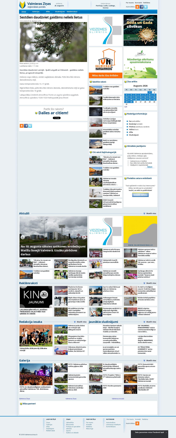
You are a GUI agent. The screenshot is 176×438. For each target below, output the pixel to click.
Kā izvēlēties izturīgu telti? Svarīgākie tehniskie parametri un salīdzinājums (77, 311)
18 (131, 99)
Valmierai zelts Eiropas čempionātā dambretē (111, 250)
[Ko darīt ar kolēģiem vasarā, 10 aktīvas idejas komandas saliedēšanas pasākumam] (131, 290)
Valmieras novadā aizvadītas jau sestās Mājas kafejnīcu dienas (111, 273)
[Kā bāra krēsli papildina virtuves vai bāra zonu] (131, 301)
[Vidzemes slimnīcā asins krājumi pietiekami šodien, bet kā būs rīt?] (61, 351)
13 (140, 97)
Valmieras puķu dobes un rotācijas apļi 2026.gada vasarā (76, 327)
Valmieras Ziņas (24, 399)
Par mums (130, 3)
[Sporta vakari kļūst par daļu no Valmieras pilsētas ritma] (96, 290)
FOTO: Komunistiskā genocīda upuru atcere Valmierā (146, 366)
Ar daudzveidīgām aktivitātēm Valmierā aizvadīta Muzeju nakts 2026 (112, 367)
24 (126, 102)
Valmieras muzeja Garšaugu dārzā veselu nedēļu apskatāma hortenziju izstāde (76, 274)
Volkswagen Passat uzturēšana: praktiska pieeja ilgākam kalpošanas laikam (111, 301)
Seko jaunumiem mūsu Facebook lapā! (149, 432)
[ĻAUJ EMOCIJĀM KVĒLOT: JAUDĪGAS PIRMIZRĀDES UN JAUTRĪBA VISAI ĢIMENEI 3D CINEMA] (36, 297)
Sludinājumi (60, 12)
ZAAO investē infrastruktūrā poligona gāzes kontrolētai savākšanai (112, 203)
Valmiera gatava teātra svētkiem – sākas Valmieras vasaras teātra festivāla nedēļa (147, 252)
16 (154, 97)
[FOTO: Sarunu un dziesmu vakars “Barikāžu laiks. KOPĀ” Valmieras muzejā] (131, 378)
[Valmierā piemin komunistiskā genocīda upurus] (61, 378)
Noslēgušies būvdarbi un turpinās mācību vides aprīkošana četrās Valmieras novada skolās (77, 263)
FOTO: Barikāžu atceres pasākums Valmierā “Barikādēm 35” (146, 388)
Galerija (24, 360)
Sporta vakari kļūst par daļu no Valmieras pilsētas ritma (111, 289)
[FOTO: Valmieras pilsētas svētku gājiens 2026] (61, 368)
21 (145, 99)
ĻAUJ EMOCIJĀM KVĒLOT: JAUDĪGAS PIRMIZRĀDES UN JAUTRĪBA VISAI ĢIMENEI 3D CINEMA (33, 311)
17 (126, 99)
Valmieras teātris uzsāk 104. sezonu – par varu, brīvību (146, 262)
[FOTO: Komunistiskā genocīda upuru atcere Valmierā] (131, 368)
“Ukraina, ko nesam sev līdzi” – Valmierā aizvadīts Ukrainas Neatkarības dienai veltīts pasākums (111, 161)
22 (149, 99)
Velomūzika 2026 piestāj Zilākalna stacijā (33, 349)
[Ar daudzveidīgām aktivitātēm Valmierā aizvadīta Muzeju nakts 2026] (96, 368)
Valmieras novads (118, 399)
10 (126, 97)
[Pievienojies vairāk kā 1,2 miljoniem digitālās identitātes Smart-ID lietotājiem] (96, 312)
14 (145, 97)
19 (136, 99)
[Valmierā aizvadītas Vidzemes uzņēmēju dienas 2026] (61, 389)
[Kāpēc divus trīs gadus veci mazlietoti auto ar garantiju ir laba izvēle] (61, 301)
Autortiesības (110, 423)
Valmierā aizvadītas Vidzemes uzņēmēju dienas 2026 (75, 388)
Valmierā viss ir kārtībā (138, 161)
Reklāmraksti (72, 12)
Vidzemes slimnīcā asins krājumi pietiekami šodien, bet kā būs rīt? (77, 349)
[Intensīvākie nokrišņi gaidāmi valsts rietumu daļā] (96, 133)
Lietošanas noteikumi (113, 425)
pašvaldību (134, 121)
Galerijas (35, 12)
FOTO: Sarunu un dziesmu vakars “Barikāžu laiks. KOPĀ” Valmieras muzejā (146, 378)
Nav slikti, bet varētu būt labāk (141, 163)
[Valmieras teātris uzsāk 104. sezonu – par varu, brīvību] (131, 264)
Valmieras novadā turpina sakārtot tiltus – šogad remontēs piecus (50, 252)
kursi (133, 129)
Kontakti (138, 3)
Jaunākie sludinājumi (103, 322)
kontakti (135, 124)
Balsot (149, 167)
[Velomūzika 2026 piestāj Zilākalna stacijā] (36, 335)
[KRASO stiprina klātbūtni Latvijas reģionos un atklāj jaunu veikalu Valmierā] (131, 312)
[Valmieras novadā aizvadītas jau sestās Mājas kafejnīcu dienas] (96, 274)
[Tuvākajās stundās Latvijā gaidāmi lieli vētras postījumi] (96, 112)
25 (131, 102)
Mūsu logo (89, 429)
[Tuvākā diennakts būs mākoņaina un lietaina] (96, 101)
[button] (142, 8)
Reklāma (146, 3)
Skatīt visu (151, 213)
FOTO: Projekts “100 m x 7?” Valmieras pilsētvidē (112, 376)
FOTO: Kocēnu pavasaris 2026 (112, 387)
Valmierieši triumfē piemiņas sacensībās (110, 261)
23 (154, 99)
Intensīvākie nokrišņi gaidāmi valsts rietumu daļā (111, 131)
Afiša (48, 12)
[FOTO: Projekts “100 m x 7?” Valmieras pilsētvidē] (96, 378)
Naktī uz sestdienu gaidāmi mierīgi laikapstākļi (110, 142)
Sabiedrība (70, 423)
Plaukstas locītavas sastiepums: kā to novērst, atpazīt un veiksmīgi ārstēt (75, 290)
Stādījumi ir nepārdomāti (139, 165)
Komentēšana (111, 427)
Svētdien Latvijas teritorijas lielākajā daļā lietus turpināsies (112, 121)
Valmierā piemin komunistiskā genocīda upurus (77, 377)
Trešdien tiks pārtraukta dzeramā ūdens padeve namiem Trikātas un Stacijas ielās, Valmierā (112, 192)
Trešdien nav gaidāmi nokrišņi (111, 87)
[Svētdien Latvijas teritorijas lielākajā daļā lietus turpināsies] (96, 122)
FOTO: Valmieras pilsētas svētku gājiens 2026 (77, 365)
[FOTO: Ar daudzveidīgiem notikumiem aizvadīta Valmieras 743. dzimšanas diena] (36, 374)
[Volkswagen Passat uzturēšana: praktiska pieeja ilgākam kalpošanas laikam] (96, 301)
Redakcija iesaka (30, 322)
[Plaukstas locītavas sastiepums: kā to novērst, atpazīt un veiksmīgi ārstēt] (61, 290)
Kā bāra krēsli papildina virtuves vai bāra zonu (146, 299)
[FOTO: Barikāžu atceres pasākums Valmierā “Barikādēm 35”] (131, 389)
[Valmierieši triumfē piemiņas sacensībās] (96, 264)
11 (131, 97)
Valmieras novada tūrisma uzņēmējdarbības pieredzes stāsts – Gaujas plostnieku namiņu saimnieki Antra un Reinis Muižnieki (112, 184)
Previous (22, 237)
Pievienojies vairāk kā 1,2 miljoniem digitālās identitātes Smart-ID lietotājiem (112, 311)
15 (149, 97)
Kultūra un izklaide (72, 433)
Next (84, 237)
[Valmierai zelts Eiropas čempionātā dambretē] (96, 253)
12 (136, 97)
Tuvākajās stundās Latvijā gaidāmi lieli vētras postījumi (110, 110)
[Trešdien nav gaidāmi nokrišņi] (96, 90)
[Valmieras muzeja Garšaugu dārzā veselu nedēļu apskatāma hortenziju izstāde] (61, 274)
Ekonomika (70, 425)
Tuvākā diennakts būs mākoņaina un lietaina (111, 98)
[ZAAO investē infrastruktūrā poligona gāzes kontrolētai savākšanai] (96, 203)
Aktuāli (24, 213)
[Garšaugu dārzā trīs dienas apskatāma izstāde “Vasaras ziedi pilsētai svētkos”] (131, 274)
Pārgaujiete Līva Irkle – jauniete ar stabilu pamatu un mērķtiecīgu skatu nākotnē (77, 339)
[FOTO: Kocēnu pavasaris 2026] (96, 389)
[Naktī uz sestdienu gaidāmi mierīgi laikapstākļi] (96, 144)
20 (140, 99)
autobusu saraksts (139, 127)
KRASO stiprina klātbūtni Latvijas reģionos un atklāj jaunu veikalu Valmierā (147, 311)
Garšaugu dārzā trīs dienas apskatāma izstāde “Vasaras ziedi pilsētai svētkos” (146, 274)
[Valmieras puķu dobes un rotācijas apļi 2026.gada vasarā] (61, 329)
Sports (68, 431)
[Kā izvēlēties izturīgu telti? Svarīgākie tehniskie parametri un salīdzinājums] (61, 312)
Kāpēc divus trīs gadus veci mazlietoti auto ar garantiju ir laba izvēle (76, 300)
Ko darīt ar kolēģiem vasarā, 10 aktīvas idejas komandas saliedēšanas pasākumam (147, 290)
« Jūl (125, 107)
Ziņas (24, 12)
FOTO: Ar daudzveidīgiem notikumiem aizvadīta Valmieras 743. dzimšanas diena (35, 389)
